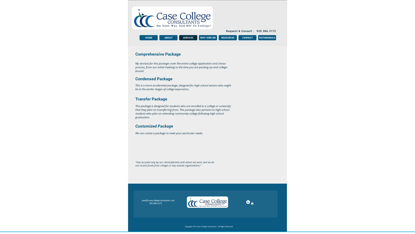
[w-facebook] (253, 204)
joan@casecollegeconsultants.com (158, 200)
